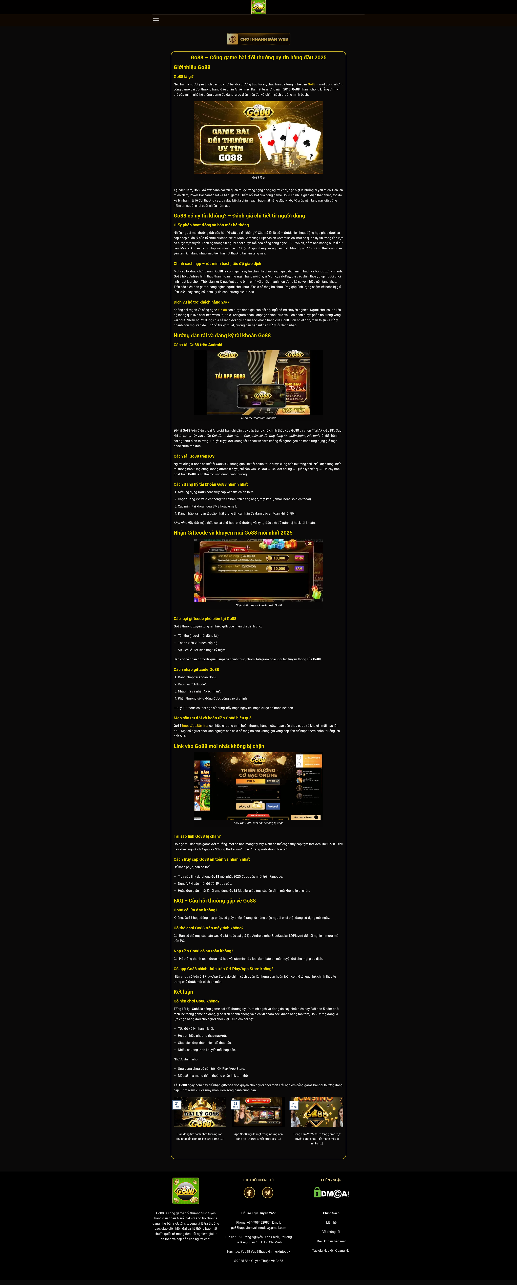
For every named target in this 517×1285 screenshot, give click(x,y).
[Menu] (155, 20)
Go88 (160, 1213)
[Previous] (173, 1126)
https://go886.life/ (195, 726)
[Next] (344, 1126)
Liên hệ (331, 1222)
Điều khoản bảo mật (331, 1241)
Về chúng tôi (331, 1232)
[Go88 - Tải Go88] (258, 7)
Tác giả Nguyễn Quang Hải (331, 1250)
